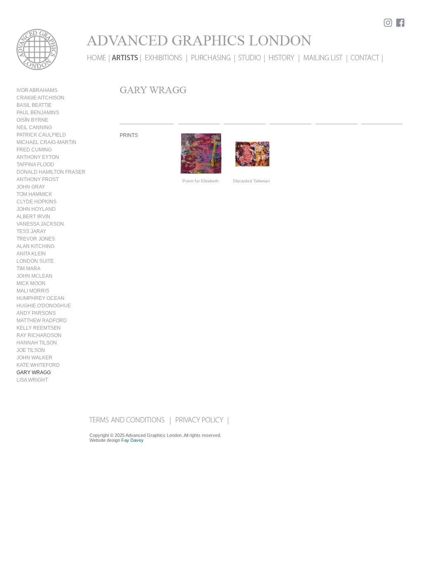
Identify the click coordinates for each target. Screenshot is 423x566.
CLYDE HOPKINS (37, 202)
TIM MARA (28, 268)
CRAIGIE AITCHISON (40, 98)
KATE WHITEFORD (38, 365)
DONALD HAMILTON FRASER (51, 172)
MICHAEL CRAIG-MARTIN (46, 142)
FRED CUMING (34, 150)
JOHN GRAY (31, 187)
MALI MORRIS (33, 291)
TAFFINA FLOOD (35, 164)
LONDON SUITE (35, 261)
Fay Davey (132, 440)
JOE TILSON (31, 350)
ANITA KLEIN (31, 254)
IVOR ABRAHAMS (37, 90)
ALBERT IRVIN (33, 216)
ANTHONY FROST (38, 179)
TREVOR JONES (36, 239)
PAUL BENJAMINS (38, 113)
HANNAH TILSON (37, 343)
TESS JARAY (31, 231)
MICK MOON (31, 283)
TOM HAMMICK (34, 194)
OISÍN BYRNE (32, 120)
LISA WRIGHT (32, 380)
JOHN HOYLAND (36, 209)
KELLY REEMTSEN (39, 328)
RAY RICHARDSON (39, 335)
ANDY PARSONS (36, 313)
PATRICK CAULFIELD (41, 135)
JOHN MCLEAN (34, 276)
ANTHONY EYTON (38, 157)
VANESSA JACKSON (40, 224)
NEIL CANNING (34, 127)
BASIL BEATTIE (34, 105)
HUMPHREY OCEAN (40, 298)
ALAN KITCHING (35, 246)
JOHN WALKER (34, 358)
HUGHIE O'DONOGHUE (44, 306)
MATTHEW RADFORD (42, 320)
